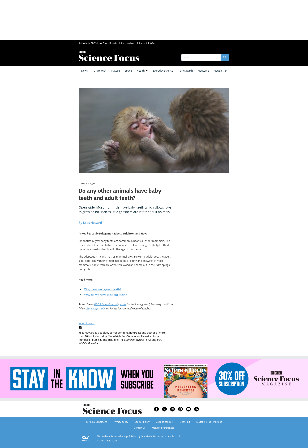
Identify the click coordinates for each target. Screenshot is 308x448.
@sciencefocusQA (96, 308)
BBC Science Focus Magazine (110, 304)
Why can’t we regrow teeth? (102, 289)
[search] (225, 57)
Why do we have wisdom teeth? (105, 295)
